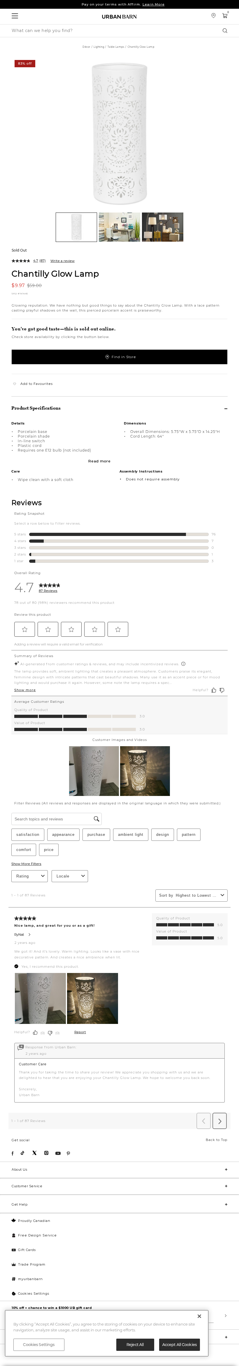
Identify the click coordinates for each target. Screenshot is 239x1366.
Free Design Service (37, 1235)
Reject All (135, 1344)
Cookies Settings (33, 1293)
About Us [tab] (19, 1169)
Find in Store (124, 357)
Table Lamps (116, 46)
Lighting (99, 46)
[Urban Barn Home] (119, 16)
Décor (86, 46)
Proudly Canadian (34, 1221)
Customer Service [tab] (27, 1186)
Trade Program (31, 1264)
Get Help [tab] (19, 1204)
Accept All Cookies (179, 1344)
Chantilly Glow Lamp (55, 273)
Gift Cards (27, 1250)
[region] (107, 1333)
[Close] (199, 1316)
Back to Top (216, 1140)
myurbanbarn (30, 1279)
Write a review (62, 261)
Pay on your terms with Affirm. (123, 4)
